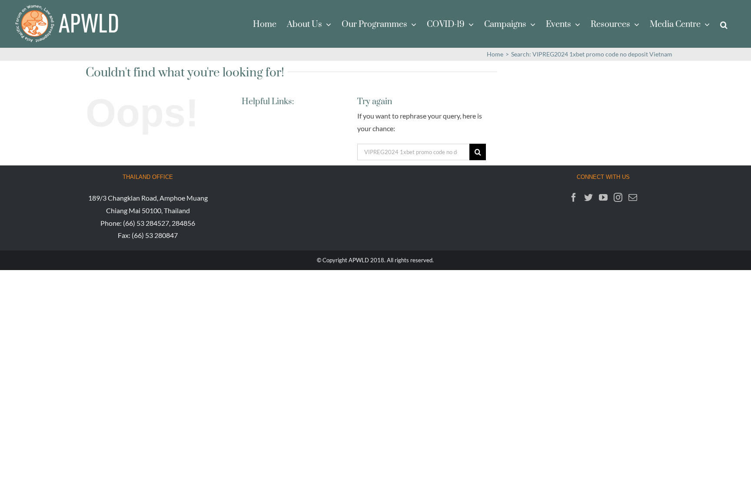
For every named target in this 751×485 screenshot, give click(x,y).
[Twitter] (588, 197)
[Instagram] (618, 197)
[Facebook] (573, 197)
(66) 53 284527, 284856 (159, 223)
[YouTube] (603, 197)
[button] (724, 24)
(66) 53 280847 (155, 235)
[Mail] (632, 197)
